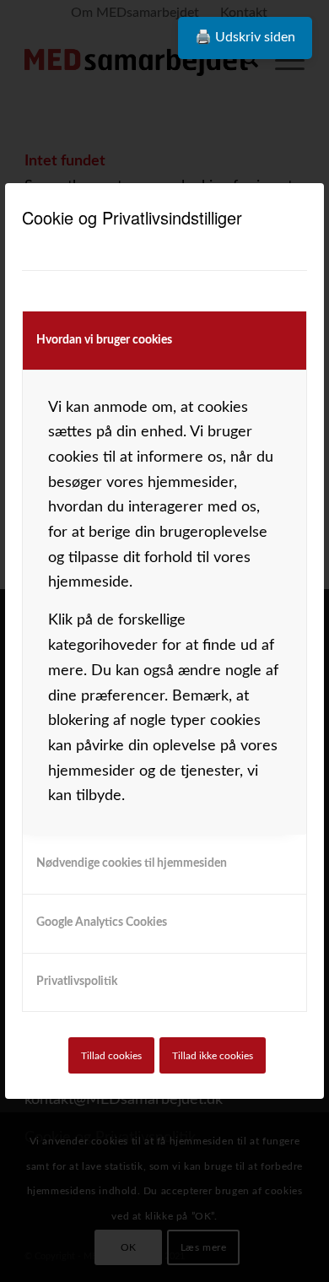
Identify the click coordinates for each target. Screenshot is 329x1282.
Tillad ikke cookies (212, 1056)
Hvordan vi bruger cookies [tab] (104, 340)
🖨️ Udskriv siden (245, 37)
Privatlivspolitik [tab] (76, 981)
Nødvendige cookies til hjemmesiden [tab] (131, 863)
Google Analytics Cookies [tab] (101, 922)
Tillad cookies (111, 1056)
